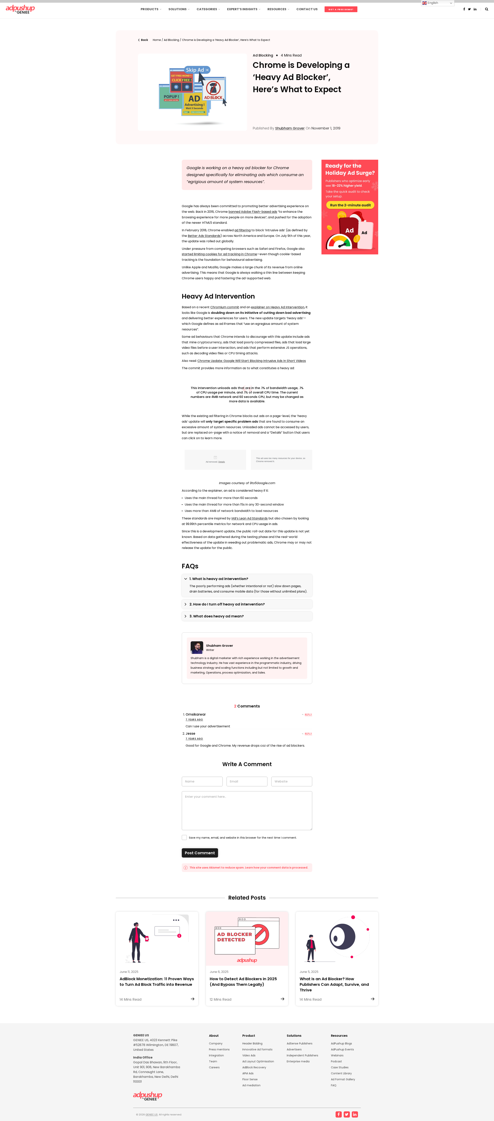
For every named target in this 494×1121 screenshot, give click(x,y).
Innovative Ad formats (257, 1049)
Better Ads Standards (204, 236)
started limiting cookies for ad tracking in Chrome (219, 254)
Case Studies (340, 1067)
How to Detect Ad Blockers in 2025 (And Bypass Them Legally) (243, 981)
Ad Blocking (171, 40)
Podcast (336, 1061)
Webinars (337, 1055)
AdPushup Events (342, 1049)
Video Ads (248, 1055)
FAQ (333, 1085)
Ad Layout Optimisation (258, 1061)
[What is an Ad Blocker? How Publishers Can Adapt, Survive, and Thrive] (337, 939)
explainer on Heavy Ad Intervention (277, 307)
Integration (216, 1055)
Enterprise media (298, 1061)
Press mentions (219, 1049)
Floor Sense (250, 1079)
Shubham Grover (290, 128)
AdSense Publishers (299, 1043)
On (322, 128)
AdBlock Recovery (254, 1067)
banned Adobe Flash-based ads (252, 211)
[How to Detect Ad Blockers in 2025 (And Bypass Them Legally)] (247, 939)
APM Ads (248, 1073)
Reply (308, 714)
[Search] (484, 9)
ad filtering (242, 230)
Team (213, 1061)
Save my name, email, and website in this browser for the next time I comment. (243, 838)
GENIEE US (151, 1114)
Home (157, 40)
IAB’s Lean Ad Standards (249, 518)
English (432, 3)
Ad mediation (251, 1085)
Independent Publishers (302, 1055)
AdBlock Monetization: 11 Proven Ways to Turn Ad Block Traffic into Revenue (157, 981)
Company (215, 1043)
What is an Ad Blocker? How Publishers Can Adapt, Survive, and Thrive (334, 984)
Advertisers (294, 1049)
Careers (214, 1067)
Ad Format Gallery (343, 1079)
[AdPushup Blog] (20, 9)
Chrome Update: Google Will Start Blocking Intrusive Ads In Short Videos (251, 361)
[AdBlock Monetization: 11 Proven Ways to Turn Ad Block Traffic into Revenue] (157, 939)
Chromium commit (224, 307)
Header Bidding (252, 1043)
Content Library (341, 1073)
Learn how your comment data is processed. (276, 867)
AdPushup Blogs (341, 1043)
